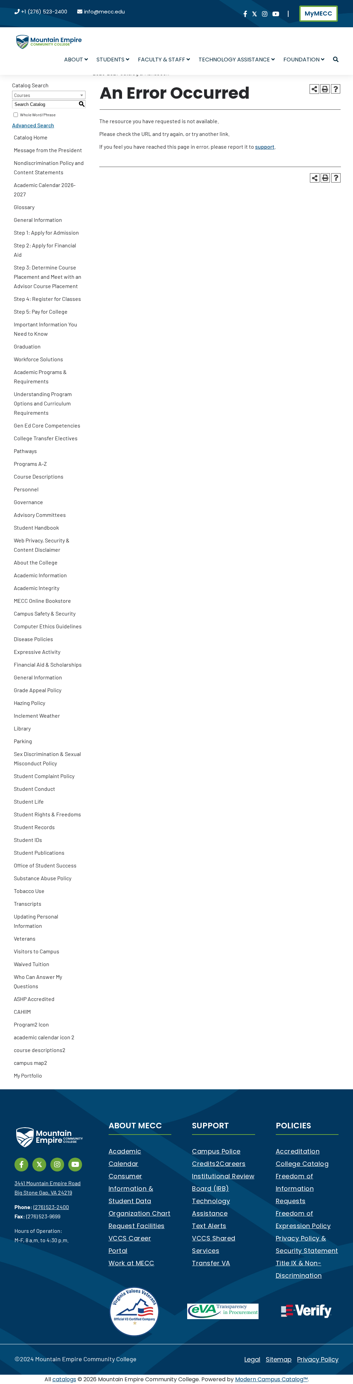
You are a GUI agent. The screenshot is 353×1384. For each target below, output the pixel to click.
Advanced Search (33, 125)
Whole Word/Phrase (38, 114)
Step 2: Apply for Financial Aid (45, 250)
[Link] (245, 14)
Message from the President (48, 150)
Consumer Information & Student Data (131, 1188)
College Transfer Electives (46, 438)
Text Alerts (209, 1225)
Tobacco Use (29, 890)
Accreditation (298, 1151)
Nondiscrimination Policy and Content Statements (49, 167)
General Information (38, 219)
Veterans (25, 938)
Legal (252, 1359)
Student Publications (39, 852)
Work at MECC (131, 1263)
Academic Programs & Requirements (40, 376)
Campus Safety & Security (44, 613)
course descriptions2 (39, 1050)
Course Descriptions (38, 476)
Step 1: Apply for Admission (46, 232)
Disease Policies (33, 639)
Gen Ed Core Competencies (47, 425)
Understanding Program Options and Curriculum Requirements (43, 403)
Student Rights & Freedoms (47, 814)
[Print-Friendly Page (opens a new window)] (325, 89)
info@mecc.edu (104, 11)
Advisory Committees (40, 514)
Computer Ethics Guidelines (48, 626)
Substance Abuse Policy (42, 878)
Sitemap (279, 1359)
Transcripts (27, 903)
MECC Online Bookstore (42, 600)
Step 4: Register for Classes (47, 298)
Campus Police (216, 1151)
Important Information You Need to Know (45, 329)
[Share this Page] (314, 89)
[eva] (223, 1311)
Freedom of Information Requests (295, 1188)
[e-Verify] (306, 1311)
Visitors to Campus (36, 951)
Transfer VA (211, 1263)
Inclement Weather (37, 715)
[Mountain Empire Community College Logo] (48, 36)
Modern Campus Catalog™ (271, 1379)
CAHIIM (22, 1011)
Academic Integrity (36, 588)
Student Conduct (34, 788)
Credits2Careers (219, 1163)
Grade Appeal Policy (37, 690)
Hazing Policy (29, 702)
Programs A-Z (30, 463)
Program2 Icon (31, 1024)
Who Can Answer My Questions (38, 981)
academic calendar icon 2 (44, 1037)
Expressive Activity (37, 651)
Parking (23, 741)
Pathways (25, 451)
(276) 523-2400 (51, 1207)
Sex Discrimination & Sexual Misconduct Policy (47, 758)
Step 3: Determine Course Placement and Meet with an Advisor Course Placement (47, 276)
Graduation (27, 346)
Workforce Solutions (38, 359)
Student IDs (28, 839)
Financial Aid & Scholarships (48, 664)
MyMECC (318, 13)
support (264, 146)
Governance (28, 502)
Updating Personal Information (36, 921)
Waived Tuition (31, 964)
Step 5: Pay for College (41, 311)
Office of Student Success (45, 865)
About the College (36, 562)
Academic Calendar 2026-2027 (44, 189)
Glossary (24, 207)
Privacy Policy (318, 1359)
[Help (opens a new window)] (335, 89)
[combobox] (48, 95)
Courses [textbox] (22, 95)
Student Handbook (36, 527)
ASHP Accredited (34, 998)
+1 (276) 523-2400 (44, 11)
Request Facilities (137, 1225)
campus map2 (30, 1062)
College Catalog (302, 1163)
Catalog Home (31, 137)
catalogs (64, 1379)
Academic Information (40, 575)
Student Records (34, 827)
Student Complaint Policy (44, 776)
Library (22, 728)
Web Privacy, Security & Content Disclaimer (42, 545)
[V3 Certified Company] (135, 1311)
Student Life (29, 801)
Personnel (26, 489)
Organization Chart (140, 1213)
